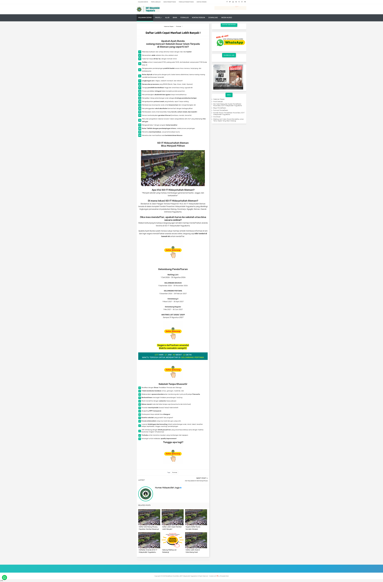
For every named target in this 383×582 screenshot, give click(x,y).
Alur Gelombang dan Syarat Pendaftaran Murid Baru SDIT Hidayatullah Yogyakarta (227, 105)
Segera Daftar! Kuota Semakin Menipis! (193, 528)
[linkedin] (236, 1)
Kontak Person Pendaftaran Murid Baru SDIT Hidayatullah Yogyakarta (228, 113)
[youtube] (233, 1)
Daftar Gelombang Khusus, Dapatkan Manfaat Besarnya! (149, 528)
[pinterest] (245, 1)
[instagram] (242, 1)
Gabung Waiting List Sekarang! (169, 551)
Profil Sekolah (156, 2)
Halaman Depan (143, 2)
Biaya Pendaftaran (170, 2)
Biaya (175, 17)
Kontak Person (201, 2)
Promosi (174, 472)
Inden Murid (226, 17)
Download (213, 17)
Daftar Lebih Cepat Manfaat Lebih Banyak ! (172, 528)
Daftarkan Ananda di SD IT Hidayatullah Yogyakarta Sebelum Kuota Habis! (148, 551)
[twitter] (230, 1)
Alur (167, 17)
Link (1, 581)
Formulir (184, 17)
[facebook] (227, 1)
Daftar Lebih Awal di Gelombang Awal (193, 551)
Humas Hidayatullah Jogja (167, 488)
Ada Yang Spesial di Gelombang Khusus (196, 480)
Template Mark (224, 576)
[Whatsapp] (4, 577)
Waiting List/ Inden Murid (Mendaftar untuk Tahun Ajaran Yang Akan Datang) (228, 120)
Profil (158, 17)
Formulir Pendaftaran (186, 2)
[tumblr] (239, 1)
